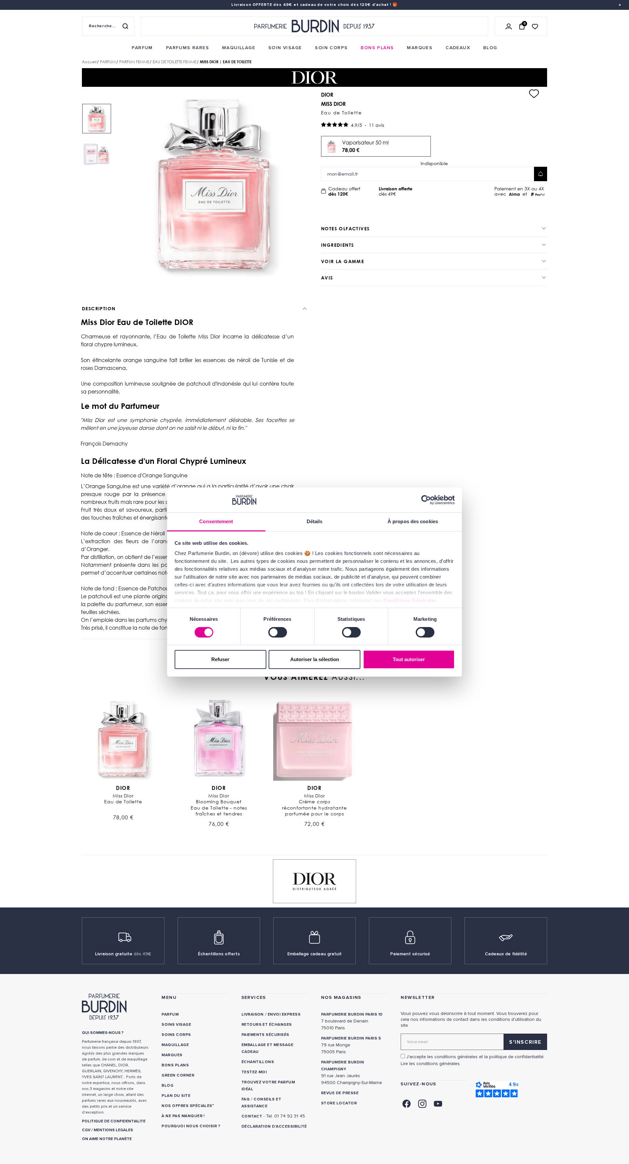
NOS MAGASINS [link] (341, 997)
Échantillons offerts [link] (219, 954)
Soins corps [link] (176, 1034)
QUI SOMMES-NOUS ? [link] (103, 1032)
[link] (142, 48)
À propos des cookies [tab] (413, 521)
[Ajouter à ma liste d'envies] (534, 93)
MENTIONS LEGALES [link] (113, 1130)
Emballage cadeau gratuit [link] (314, 954)
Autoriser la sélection (314, 659)
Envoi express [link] (284, 1014)
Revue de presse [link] (339, 1093)
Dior (123, 788)
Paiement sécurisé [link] (410, 954)
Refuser (220, 659)
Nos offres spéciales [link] (187, 1105)
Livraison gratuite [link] (123, 954)
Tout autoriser (409, 659)
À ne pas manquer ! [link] (183, 1116)
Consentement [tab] (216, 521)
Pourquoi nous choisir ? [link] (191, 1126)
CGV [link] (86, 1130)
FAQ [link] (245, 1099)
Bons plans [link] (175, 1065)
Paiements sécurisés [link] (265, 1034)
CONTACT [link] (251, 1116)
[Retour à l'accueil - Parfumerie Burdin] (314, 26)
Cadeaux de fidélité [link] (506, 954)
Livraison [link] (252, 1014)
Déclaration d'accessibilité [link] (274, 1126)
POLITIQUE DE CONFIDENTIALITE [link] (113, 1121)
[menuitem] (142, 48)
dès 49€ (395, 191)
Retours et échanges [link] (266, 1024)
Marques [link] (172, 1055)
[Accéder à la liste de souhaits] (535, 26)
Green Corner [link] (178, 1075)
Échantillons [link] (257, 1061)
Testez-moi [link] (254, 1072)
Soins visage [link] (176, 1024)
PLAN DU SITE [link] (176, 1095)
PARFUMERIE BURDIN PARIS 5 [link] (351, 1038)
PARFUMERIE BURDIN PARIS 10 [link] (351, 1014)
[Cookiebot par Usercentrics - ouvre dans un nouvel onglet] (426, 500)
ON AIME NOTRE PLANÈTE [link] (107, 1138)
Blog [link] (167, 1085)
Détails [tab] (315, 521)
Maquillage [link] (175, 1044)
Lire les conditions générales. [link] (431, 1063)
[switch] (277, 632)
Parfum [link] (170, 1014)
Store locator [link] (339, 1103)
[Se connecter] (509, 26)
